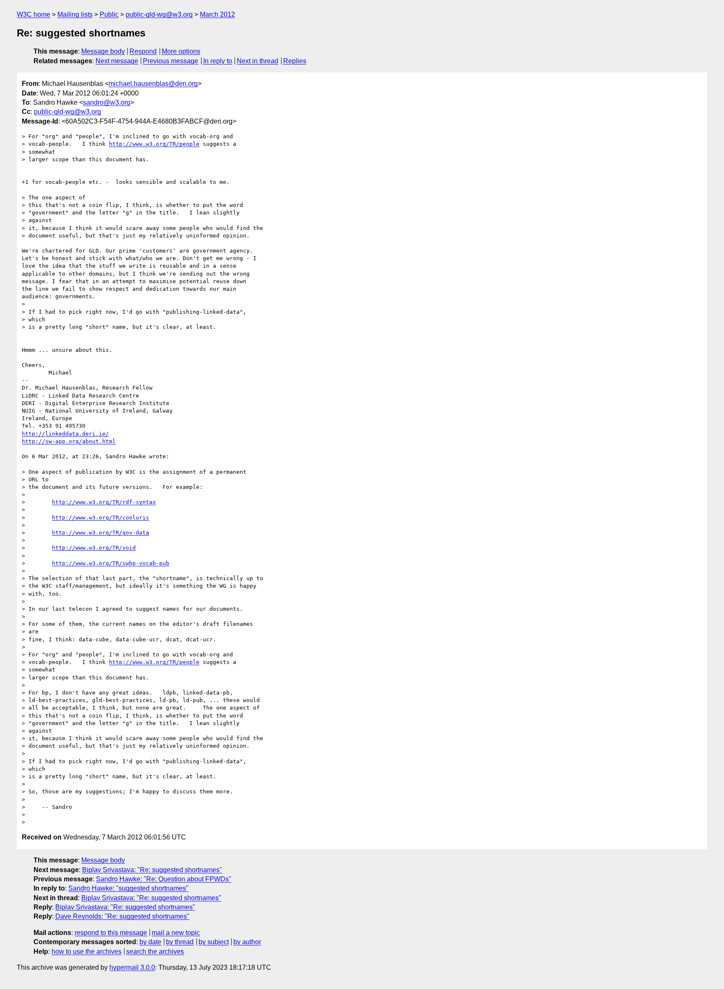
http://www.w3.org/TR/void (94, 548)
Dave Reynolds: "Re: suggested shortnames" (122, 916)
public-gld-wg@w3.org (159, 14)
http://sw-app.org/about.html (69, 441)
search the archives (155, 951)
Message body (103, 51)
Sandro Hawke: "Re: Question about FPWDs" (163, 879)
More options (181, 51)
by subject (214, 941)
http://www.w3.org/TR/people (154, 144)
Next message (117, 61)
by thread (180, 941)
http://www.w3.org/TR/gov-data (100, 532)
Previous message (170, 61)
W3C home (33, 14)
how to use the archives (87, 951)
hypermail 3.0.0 (132, 967)
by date (150, 941)
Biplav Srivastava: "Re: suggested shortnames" (152, 869)
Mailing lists (75, 14)
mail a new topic (176, 932)
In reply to (217, 61)
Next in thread (257, 61)
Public (109, 14)
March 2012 (217, 14)
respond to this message (111, 932)
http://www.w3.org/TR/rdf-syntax (104, 502)
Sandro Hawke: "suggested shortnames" (128, 888)
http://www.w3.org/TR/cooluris (100, 517)
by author (247, 941)
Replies (294, 61)
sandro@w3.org (106, 102)
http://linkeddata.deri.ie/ (65, 434)
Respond (143, 51)
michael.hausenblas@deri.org (153, 83)
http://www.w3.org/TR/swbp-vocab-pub (110, 563)
